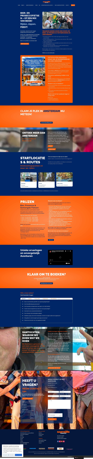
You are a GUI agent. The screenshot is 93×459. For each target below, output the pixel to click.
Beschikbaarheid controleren (46, 283)
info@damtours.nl (53, 387)
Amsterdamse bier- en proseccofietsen (27, 432)
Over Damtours (53, 298)
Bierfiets (30, 298)
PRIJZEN (22, 5)
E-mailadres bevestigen (63, 394)
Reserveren (51, 239)
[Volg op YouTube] (62, 441)
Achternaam (61, 390)
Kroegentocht (45, 298)
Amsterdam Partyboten (24, 434)
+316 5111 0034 (54, 383)
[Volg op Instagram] (64, 441)
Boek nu (72, 5)
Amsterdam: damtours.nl (53, 98)
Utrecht (50, 146)
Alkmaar (21, 435)
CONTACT (67, 5)
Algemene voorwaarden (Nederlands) (39, 453)
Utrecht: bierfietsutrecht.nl (53, 100)
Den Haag (22, 437)
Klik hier (53, 385)
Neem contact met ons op (54, 367)
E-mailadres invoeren (51, 394)
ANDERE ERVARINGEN (29, 5)
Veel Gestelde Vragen (27, 398)
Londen (21, 441)
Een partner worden (60, 435)
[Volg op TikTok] (60, 441)
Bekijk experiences (24, 43)
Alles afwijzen (11, 454)
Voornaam (49, 390)
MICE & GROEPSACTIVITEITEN (59, 5)
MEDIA (36, 5)
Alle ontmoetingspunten (24, 442)
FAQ (39, 5)
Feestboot (40, 435)
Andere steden (51, 149)
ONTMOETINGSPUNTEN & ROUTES (47, 5)
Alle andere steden (23, 443)
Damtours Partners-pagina (61, 438)
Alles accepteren (18, 454)
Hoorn (21, 439)
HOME (19, 5)
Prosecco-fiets (37, 298)
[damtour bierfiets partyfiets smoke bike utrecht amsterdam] (57, 28)
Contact (40, 442)
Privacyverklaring (56, 453)
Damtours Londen (60, 437)
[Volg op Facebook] (58, 441)
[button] (46, 302)
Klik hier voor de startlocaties (48, 52)
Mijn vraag (50, 398)
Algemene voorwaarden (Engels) (49, 453)
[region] (12, 450)
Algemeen (24, 298)
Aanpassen (6, 454)
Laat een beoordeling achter (46, 122)
